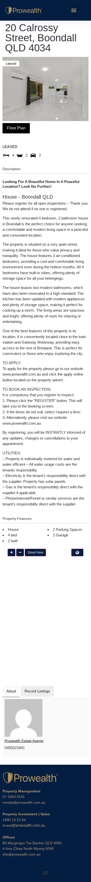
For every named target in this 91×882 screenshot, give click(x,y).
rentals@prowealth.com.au (24, 802)
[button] (74, 10)
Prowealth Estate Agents (24, 741)
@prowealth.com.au (24, 825)
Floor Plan (16, 128)
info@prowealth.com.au (21, 854)
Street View (35, 552)
